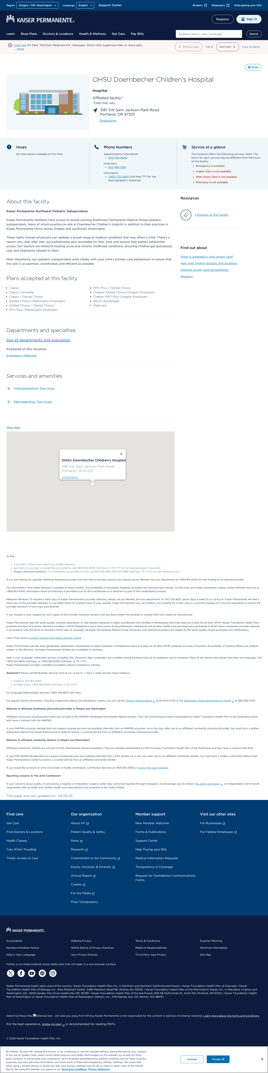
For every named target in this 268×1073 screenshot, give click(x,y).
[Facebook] (20, 973)
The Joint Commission (207, 783)
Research (77, 849)
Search (254, 33)
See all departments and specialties (38, 340)
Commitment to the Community (93, 858)
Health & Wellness (92, 34)
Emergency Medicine (21, 355)
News (75, 840)
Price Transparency (84, 902)
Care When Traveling (21, 849)
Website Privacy (81, 940)
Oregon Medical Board (139, 700)
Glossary (186, 276)
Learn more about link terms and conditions (231, 1015)
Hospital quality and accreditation (204, 270)
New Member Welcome (152, 823)
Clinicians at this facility (211, 215)
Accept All (218, 1059)
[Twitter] (10, 973)
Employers (218, 5)
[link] (70, 477)
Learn (10, 34)
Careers (76, 884)
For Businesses (211, 823)
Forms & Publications (150, 832)
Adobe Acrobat (51, 1024)
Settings (192, 1059)
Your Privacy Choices (84, 954)
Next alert (225, 46)
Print (257, 68)
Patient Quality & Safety (88, 832)
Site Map (205, 954)
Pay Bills (137, 34)
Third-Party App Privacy (150, 954)
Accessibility (14, 940)
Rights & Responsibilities (151, 947)
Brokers (198, 5)
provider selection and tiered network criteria (54, 638)
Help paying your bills (248, 5)
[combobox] (209, 34)
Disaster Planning (211, 940)
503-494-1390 (117, 167)
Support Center (110, 5)
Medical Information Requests (156, 858)
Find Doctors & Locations (24, 832)
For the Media (81, 893)
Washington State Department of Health (207, 700)
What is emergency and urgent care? (206, 256)
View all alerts (251, 46)
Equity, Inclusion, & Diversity (91, 867)
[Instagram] (52, 973)
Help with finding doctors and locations (208, 263)
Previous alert (191, 46)
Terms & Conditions (147, 940)
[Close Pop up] (121, 453)
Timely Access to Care (22, 858)
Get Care (118, 34)
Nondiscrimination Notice (22, 947)
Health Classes (16, 840)
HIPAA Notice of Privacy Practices (92, 947)
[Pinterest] (41, 973)
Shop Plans (29, 34)
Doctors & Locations (58, 34)
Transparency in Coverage (154, 867)
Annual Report (81, 875)
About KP (78, 823)
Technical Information (214, 947)
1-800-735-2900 (118, 176)
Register (222, 19)
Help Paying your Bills (151, 849)
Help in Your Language (20, 954)
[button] (92, 484)
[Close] (262, 1059)
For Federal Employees (216, 832)
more (20, 48)
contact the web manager (153, 767)
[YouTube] (31, 973)
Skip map (13, 427)
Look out (20, 45)
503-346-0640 (117, 157)
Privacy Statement (99, 1069)
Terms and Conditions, (74, 1069)
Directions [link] (108, 121)
